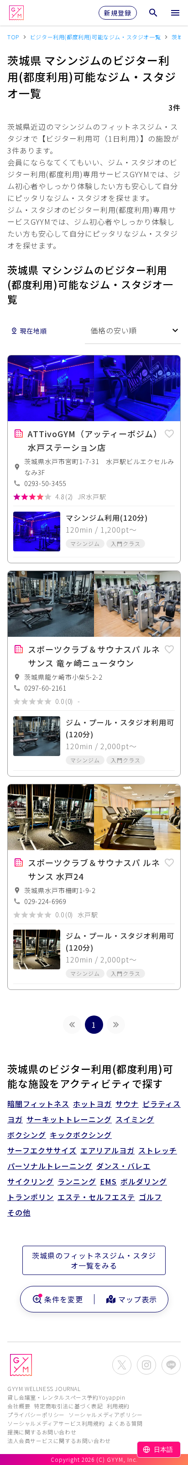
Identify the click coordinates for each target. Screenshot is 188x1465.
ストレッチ (157, 1150)
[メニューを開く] (175, 12)
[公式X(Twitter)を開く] (121, 1365)
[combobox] (133, 330)
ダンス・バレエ (123, 1165)
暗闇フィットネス (38, 1103)
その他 (19, 1212)
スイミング (134, 1119)
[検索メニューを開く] (153, 12)
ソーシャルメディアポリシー (105, 1414)
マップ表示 (137, 1299)
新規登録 (117, 12)
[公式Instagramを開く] (146, 1365)
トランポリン (30, 1196)
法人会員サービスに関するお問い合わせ (59, 1440)
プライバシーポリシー (36, 1414)
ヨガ (15, 1119)
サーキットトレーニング (69, 1119)
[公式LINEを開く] (171, 1365)
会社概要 (18, 1406)
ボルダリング (143, 1181)
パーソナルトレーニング (50, 1165)
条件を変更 (63, 1299)
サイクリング (30, 1181)
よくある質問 (125, 1423)
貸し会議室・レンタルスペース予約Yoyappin (66, 1397)
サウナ (127, 1103)
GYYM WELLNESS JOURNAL (44, 1388)
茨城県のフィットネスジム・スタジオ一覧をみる (94, 1260)
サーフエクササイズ (42, 1150)
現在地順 (33, 330)
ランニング (76, 1181)
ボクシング (26, 1134)
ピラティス (161, 1103)
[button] (169, 432)
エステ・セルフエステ (96, 1196)
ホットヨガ (92, 1103)
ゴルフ (150, 1196)
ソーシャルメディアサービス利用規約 (55, 1423)
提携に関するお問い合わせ (41, 1432)
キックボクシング (81, 1134)
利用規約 (118, 1406)
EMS (108, 1181)
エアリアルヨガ (107, 1150)
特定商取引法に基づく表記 (68, 1406)
